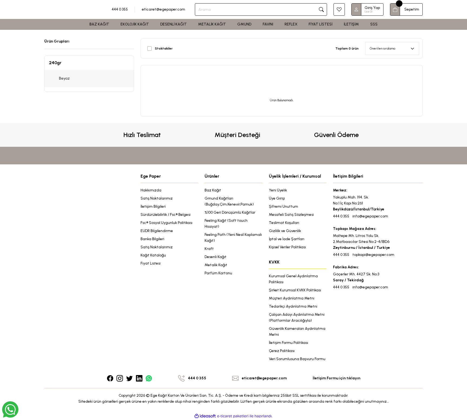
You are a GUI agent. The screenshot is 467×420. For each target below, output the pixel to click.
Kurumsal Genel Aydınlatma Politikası (293, 279)
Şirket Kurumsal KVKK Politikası (295, 290)
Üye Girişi (277, 198)
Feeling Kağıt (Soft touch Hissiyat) (226, 223)
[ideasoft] (205, 416)
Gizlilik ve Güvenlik (285, 231)
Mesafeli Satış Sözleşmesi (291, 214)
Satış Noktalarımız (157, 198)
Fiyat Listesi (151, 263)
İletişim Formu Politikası (288, 342)
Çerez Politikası (282, 351)
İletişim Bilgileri (153, 206)
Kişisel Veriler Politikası (287, 247)
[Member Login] (356, 9)
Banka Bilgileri (152, 239)
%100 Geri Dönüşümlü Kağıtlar (230, 212)
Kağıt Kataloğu (153, 255)
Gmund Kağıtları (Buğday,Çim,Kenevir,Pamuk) (229, 201)
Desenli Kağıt (215, 257)
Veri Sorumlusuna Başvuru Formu (297, 359)
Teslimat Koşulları (284, 222)
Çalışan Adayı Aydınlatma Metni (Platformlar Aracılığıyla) (297, 317)
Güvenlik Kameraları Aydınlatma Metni (297, 331)
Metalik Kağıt (216, 265)
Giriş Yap (372, 7)
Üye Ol (368, 11)
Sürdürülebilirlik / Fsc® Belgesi (166, 214)
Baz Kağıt (213, 190)
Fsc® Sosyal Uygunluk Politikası (166, 222)
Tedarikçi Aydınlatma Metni (293, 306)
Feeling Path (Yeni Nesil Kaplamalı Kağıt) (233, 237)
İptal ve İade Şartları (286, 239)
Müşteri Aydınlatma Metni (291, 298)
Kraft (209, 248)
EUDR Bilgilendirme (157, 231)
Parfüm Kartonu (218, 273)
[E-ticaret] (233, 416)
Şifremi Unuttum (283, 206)
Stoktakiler (164, 48)
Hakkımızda (151, 190)
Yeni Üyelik (278, 190)
